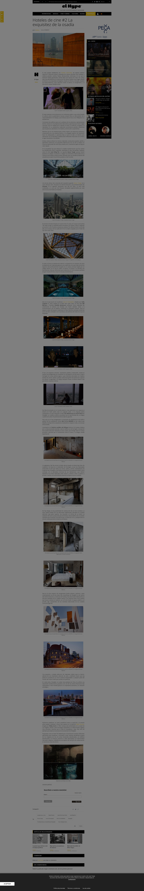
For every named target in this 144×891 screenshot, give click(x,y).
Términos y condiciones (73, 888)
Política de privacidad (59, 888)
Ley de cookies (86, 888)
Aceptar (7, 884)
